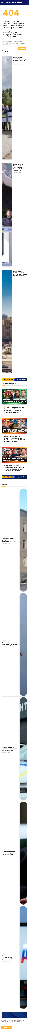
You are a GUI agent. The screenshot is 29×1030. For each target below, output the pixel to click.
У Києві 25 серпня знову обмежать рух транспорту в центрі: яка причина (9, 749)
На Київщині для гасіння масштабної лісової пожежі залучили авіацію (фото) (9, 644)
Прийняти (7, 1027)
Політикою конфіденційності (18, 1024)
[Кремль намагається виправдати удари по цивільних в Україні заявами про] (23, 957)
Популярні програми (9, 383)
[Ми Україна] (14, 2)
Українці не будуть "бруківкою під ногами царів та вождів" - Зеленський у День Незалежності (19, 167)
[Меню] (2, 2)
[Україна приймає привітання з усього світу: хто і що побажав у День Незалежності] (7, 321)
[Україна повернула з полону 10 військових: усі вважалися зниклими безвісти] (7, 107)
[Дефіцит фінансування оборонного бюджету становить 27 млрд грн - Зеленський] (23, 853)
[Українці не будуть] (7, 214)
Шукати (22, 48)
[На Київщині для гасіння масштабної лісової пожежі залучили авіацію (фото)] (23, 644)
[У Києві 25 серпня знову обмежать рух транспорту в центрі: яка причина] (23, 748)
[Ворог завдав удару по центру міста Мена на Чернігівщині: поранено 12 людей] (23, 540)
